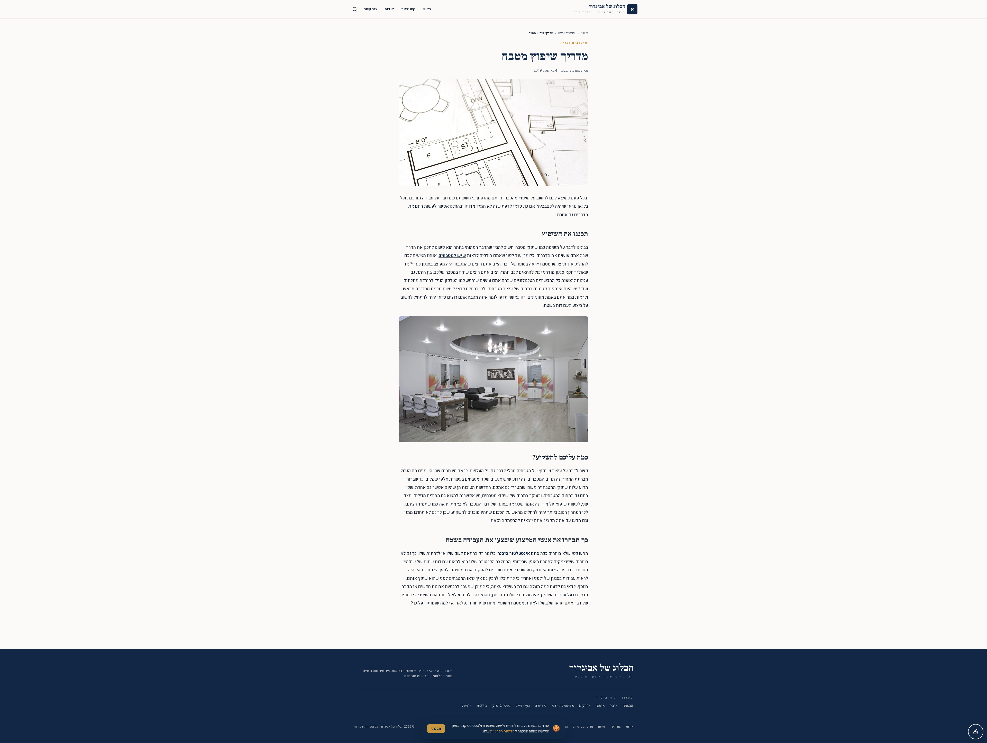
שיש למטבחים (452, 255)
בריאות (482, 705)
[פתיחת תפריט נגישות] (975, 731)
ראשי (427, 9)
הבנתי (436, 728)
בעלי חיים (523, 705)
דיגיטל (466, 705)
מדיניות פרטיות (583, 726)
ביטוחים (540, 705)
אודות (389, 9)
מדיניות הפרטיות (502, 731)
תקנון (601, 726)
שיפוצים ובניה (567, 33)
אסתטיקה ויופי (563, 705)
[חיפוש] (355, 9)
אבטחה (628, 705)
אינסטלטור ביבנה (513, 553)
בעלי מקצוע (501, 705)
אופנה (600, 705)
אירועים (585, 705)
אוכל (614, 705)
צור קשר (370, 9)
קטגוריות (408, 9)
